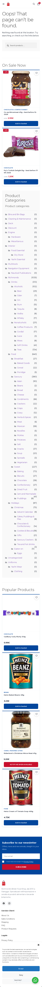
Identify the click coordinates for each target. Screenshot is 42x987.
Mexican (21, 426)
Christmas (18, 507)
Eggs (19, 553)
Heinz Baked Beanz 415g (14, 695)
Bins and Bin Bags (16, 214)
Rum (19, 304)
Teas (19, 350)
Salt (19, 444)
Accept (21, 969)
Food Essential (18, 250)
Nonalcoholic (20, 322)
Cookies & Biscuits (25, 531)
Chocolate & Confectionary (16, 109)
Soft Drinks (22, 345)
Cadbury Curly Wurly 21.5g (15, 637)
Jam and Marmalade (26, 494)
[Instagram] (9, 903)
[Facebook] (3, 903)
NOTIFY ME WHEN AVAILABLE (21, 764)
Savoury (18, 377)
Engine (11, 232)
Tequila (20, 309)
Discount (12, 228)
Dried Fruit (22, 489)
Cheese (20, 395)
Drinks (14, 282)
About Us (5, 915)
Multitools (13, 264)
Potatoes (21, 440)
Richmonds (13, 277)
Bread (20, 390)
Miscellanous (17, 241)
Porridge (21, 372)
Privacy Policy (28, 861)
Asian (19, 381)
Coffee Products (25, 327)
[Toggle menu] (3, 4)
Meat (19, 422)
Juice (19, 336)
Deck (10, 223)
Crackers (21, 404)
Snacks (20, 449)
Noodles (21, 431)
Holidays (15, 503)
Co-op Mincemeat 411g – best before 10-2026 (20, 113)
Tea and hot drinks (26, 544)
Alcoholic (18, 286)
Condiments (22, 399)
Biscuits (20, 476)
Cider (19, 295)
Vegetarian (22, 462)
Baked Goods (23, 363)
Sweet (17, 467)
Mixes (19, 341)
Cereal (20, 368)
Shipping (5, 922)
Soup (19, 453)
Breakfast (18, 359)
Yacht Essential (18, 259)
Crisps (20, 408)
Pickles (20, 435)
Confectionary (23, 485)
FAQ (3, 925)
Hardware (16, 237)
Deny (21, 975)
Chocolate (8, 168)
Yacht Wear (16, 567)
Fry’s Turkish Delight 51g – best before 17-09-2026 (21, 171)
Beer (19, 291)
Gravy (20, 413)
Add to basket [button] (21, 123)
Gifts (19, 535)
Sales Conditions (8, 919)
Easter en (18, 549)
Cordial (20, 332)
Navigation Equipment (18, 268)
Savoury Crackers (25, 540)
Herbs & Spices (24, 417)
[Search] (34, 4)
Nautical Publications (21, 273)
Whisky (20, 318)
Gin (18, 300)
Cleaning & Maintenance (19, 219)
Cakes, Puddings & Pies (13, 751)
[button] (38, 945)
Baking (20, 471)
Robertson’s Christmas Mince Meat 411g (20, 753)
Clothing (18, 571)
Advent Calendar (25, 512)
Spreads (21, 458)
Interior (11, 246)
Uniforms (12, 562)
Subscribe (21, 867)
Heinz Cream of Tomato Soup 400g (18, 811)
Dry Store (18, 255)
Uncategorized (15, 558)
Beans (20, 386)
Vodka (20, 313)
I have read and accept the (19, 861)
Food (13, 354)
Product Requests (8, 929)
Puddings (21, 498)
